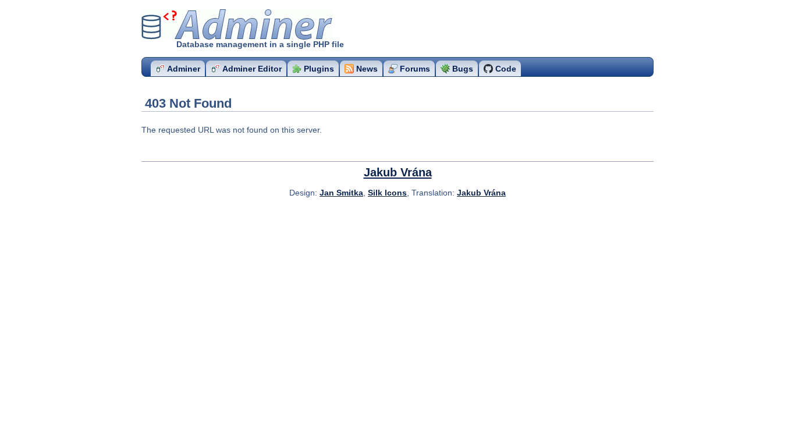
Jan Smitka (341, 192)
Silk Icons (387, 192)
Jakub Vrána (398, 172)
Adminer (209, 25)
